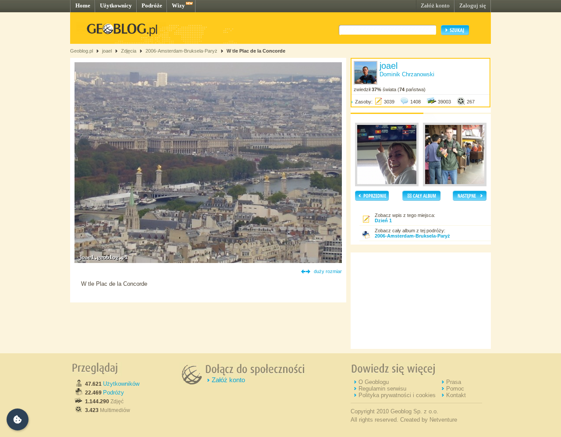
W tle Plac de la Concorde (256, 50)
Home (82, 5)
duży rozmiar (328, 271)
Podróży (113, 392)
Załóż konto (435, 5)
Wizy (178, 5)
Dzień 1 (383, 220)
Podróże (152, 5)
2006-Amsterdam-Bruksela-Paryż (181, 50)
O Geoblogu (374, 382)
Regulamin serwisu (382, 388)
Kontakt (456, 395)
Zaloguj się (472, 5)
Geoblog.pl (81, 50)
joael (107, 50)
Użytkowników (121, 383)
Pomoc (455, 388)
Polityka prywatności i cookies (397, 395)
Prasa (453, 382)
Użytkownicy (116, 5)
